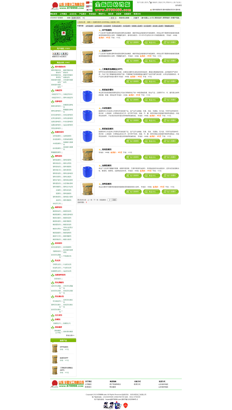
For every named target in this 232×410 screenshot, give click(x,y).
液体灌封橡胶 (68, 332)
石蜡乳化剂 (57, 264)
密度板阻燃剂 (68, 139)
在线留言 (127, 14)
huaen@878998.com (113, 399)
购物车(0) (55, 57)
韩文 (91, 10)
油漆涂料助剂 (60, 275)
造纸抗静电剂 (68, 115)
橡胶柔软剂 (57, 225)
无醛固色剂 (57, 251)
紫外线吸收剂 (60, 67)
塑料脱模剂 (67, 193)
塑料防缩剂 (57, 173)
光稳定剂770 (56, 94)
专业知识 (92, 14)
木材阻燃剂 (57, 143)
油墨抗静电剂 (56, 125)
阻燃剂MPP (64, 358)
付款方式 (137, 381)
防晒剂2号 (57, 323)
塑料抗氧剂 (67, 177)
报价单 (110, 14)
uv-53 (152, 18)
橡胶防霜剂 (67, 218)
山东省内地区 (163, 387)
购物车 (154, 2)
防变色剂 (57, 279)
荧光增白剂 (59, 296)
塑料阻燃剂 (57, 160)
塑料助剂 (58, 156)
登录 (146, 2)
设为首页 (178, 5)
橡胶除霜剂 (57, 221)
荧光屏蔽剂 (59, 282)
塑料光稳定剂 (68, 98)
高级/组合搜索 (124, 18)
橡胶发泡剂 (67, 225)
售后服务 (113, 387)
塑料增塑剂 (67, 167)
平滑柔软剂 (67, 256)
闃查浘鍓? (158, 18)
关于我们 (88, 381)
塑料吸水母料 (68, 197)
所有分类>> (70, 335)
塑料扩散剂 (57, 180)
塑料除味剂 (57, 167)
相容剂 (58, 200)
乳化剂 (57, 260)
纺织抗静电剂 (56, 115)
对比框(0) (62, 57)
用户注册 (140, 2)
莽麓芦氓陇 (175, 18)
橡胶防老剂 (67, 211)
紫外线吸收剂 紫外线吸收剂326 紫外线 (166, 10)
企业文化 (73, 14)
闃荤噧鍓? (166, 18)
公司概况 (63, 14)
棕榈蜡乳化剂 (56, 271)
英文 (91, 6)
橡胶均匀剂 (57, 236)
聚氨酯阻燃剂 (56, 152)
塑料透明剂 (67, 170)
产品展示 (82, 14)
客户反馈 (177, 2)
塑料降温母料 (68, 180)
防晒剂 (57, 319)
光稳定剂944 (68, 94)
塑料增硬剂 (57, 187)
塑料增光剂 (57, 163)
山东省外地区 (163, 384)
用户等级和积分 (115, 384)
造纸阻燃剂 (57, 139)
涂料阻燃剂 (57, 136)
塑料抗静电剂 (56, 111)
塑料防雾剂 (67, 160)
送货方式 (162, 381)
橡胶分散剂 (67, 239)
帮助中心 (169, 2)
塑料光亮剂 (67, 163)
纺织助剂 (58, 243)
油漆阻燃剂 (67, 136)
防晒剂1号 (67, 323)
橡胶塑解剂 (67, 236)
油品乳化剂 (67, 271)
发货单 (118, 14)
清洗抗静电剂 (56, 128)
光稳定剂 (58, 90)
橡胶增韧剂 (67, 221)
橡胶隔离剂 (67, 233)
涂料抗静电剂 (68, 118)
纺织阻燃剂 (57, 148)
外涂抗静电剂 (68, 122)
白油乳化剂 (67, 264)
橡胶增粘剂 (57, 239)
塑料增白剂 (57, 170)
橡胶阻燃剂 (57, 214)
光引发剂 (58, 315)
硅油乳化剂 (57, 268)
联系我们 (88, 387)
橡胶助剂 (58, 207)
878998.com (102, 395)
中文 (91, 2)
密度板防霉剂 (107, 90)
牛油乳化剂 (67, 268)
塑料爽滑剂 (57, 197)
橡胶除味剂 (57, 211)
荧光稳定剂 (57, 301)
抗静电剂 (58, 101)
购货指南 (113, 381)
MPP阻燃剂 (64, 347)
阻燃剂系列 (59, 132)
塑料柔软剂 (57, 183)
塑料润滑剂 (57, 177)
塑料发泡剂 (67, 190)
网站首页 (53, 14)
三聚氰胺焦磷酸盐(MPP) (112, 69)
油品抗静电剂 (68, 125)
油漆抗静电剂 (56, 122)
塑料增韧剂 (67, 200)
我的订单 (162, 2)
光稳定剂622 (56, 98)
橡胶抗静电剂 (56, 106)
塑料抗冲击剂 (68, 187)
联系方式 (137, 14)
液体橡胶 (58, 327)
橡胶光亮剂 (57, 229)
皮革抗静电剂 (56, 118)
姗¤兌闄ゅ (145, 18)
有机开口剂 (57, 203)
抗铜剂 (58, 190)
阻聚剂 (58, 193)
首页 (88, 22)
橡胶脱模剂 (57, 233)
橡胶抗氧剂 (57, 218)
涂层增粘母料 (68, 183)
